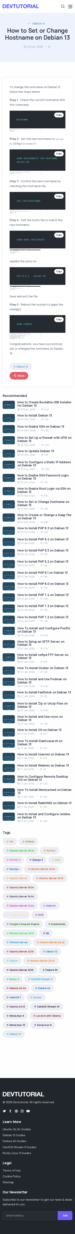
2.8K (46, 522)
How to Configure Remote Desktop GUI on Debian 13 (42, 778)
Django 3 (37, 859)
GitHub (29, 841)
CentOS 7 (15, 997)
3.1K (46, 495)
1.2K (46, 419)
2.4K (46, 409)
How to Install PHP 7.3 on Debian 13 (42, 606)
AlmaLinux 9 (16, 1015)
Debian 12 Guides (14, 1135)
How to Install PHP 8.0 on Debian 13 (43, 584)
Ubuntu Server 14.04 (21, 905)
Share (20, 375)
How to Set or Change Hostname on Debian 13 (43, 503)
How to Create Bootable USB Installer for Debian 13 (44, 404)
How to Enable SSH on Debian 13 (40, 427)
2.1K (45, 661)
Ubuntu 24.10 (17, 1006)
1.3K (45, 748)
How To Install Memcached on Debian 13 (44, 791)
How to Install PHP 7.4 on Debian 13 (43, 595)
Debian (13, 960)
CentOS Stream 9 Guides (19, 1147)
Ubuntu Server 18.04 (21, 887)
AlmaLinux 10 (17, 1025)
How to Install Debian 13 (34, 415)
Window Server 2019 (21, 933)
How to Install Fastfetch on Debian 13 (44, 692)
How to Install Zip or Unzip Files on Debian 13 (42, 705)
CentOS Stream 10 (48, 1006)
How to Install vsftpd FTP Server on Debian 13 (42, 656)
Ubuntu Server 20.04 (22, 850)
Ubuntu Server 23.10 (21, 970)
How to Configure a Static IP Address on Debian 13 (44, 463)
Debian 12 (51, 951)
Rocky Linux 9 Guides (17, 1153)
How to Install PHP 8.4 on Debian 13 (43, 539)
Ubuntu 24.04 (17, 988)
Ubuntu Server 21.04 (43, 869)
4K (44, 769)
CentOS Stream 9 (41, 979)
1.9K (46, 508)
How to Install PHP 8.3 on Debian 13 (42, 528)
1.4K (46, 482)
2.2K (46, 430)
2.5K (45, 635)
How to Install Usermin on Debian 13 (43, 754)
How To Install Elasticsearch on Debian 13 (39, 742)
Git (11, 841)
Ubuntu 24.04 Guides (17, 1129)
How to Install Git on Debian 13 (39, 730)
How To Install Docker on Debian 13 (42, 668)
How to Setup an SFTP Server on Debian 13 (40, 643)
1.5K (46, 454)
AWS (57, 859)
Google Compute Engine (24, 924)
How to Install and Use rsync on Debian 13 (40, 718)
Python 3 (14, 859)
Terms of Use (12, 1170)
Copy (59, 114)
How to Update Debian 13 (35, 451)
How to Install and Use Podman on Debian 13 (42, 680)
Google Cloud (17, 914)
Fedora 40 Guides (14, 1141)
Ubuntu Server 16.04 (21, 896)
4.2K (45, 783)
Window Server (18, 942)
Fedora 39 (52, 970)
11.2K (46, 469)
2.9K (45, 598)
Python (51, 850)
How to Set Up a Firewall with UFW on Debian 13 (44, 439)
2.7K (45, 648)
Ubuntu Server (18, 878)
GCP (40, 914)
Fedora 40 (44, 988)
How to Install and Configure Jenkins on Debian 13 (43, 815)
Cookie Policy (12, 1176)
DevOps (14, 869)
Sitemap (8, 1182)
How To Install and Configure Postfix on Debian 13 (43, 630)
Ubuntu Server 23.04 (42, 960)
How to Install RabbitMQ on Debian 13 (44, 803)
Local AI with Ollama (48, 1015)
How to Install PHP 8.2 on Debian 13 (42, 561)
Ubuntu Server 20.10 (51, 878)
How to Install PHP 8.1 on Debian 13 (42, 573)
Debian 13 (38, 23)
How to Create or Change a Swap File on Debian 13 (44, 516)
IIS (47, 933)
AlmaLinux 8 (44, 1025)
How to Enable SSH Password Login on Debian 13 (43, 477)
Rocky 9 (14, 979)
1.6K (46, 532)
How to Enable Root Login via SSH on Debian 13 (44, 490)
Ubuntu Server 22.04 (52, 942)
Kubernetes (58, 924)
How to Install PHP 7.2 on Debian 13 (42, 617)
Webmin (51, 905)
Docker (37, 997)
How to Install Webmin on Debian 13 (43, 765)
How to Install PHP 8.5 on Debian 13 (42, 550)
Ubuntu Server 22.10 (21, 951)
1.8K (45, 576)
